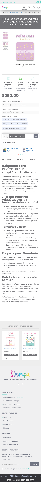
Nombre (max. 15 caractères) (11, 102)
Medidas (32, 160)
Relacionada (13, 326)
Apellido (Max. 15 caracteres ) (11, 109)
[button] (18, 154)
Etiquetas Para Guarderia (15, 12)
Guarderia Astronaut (29, 149)
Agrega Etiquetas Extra (9, 117)
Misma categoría (8, 143)
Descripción (6, 160)
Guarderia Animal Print (13, 149)
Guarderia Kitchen (10, 349)
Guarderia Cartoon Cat (30, 349)
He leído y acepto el (17, 469)
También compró (26, 326)
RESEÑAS (20, 160)
